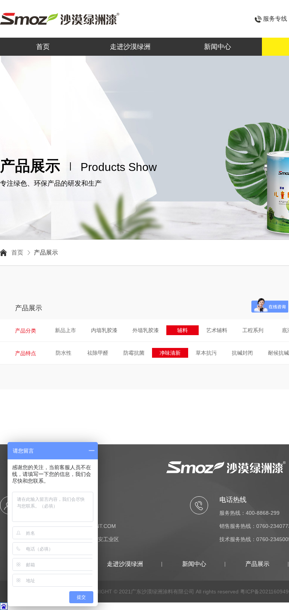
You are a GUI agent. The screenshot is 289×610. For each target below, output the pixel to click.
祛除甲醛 (97, 353)
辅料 (182, 330)
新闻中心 (217, 46)
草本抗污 (206, 353)
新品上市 (65, 330)
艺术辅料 (216, 330)
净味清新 (170, 353)
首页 (43, 46)
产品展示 (46, 253)
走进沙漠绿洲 (130, 46)
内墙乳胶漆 (104, 330)
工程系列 (252, 330)
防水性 (63, 353)
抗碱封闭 (242, 353)
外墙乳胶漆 (145, 330)
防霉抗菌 (133, 353)
